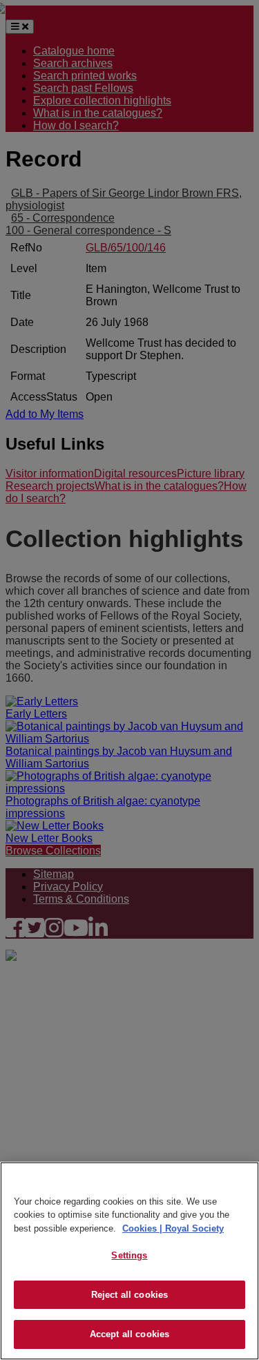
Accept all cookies (129, 1334)
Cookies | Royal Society (173, 1228)
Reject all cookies (129, 1295)
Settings (129, 1255)
